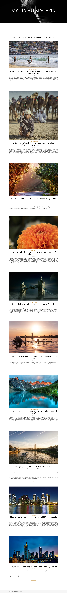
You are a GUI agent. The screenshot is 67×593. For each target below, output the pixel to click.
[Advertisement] (33, 29)
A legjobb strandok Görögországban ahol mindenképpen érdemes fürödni (33, 72)
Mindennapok (39, 37)
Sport (49, 37)
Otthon (45, 37)
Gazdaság (24, 37)
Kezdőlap (14, 37)
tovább (33, 86)
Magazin (33, 37)
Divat (19, 37)
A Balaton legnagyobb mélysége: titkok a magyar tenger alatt (33, 357)
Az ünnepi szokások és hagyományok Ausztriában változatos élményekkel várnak (33, 144)
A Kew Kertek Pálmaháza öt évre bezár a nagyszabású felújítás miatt (33, 253)
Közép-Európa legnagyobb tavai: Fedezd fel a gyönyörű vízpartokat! (33, 412)
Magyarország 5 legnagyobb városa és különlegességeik (33, 517)
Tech (53, 37)
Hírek (29, 37)
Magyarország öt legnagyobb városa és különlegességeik (33, 566)
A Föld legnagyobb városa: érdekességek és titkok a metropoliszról (33, 467)
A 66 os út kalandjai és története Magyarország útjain (33, 198)
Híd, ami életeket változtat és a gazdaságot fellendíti (33, 304)
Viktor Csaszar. (20, 591)
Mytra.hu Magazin (33, 10)
